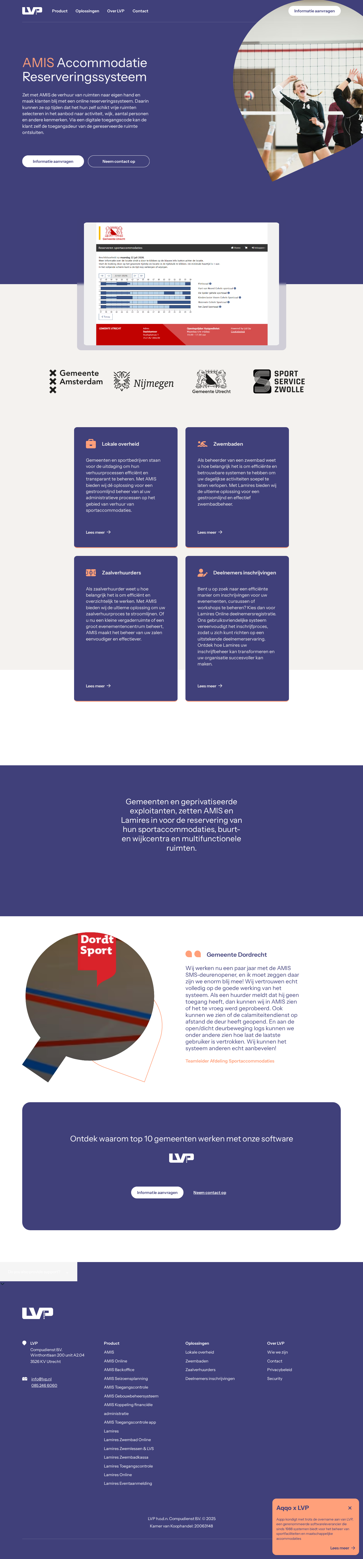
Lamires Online (118, 1474)
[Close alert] (350, 1508)
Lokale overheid (199, 1352)
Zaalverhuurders (200, 1369)
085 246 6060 (44, 1385)
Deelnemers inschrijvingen (210, 1378)
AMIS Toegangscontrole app (130, 1422)
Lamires (111, 1431)
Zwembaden (196, 1360)
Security (274, 1378)
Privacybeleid (279, 1369)
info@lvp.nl (41, 1378)
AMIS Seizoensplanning (126, 1378)
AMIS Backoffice (119, 1369)
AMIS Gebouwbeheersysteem (131, 1396)
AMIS (109, 1352)
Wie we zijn (277, 1352)
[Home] (32, 11)
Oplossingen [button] (87, 10)
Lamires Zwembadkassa (126, 1457)
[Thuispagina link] (37, 1314)
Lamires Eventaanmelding (128, 1483)
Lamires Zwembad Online (127, 1439)
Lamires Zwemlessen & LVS (129, 1448)
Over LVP (115, 10)
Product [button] (60, 10)
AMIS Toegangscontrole (126, 1387)
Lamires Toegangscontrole (128, 1466)
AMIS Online (115, 1360)
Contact (140, 10)
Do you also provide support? (38, 1272)
